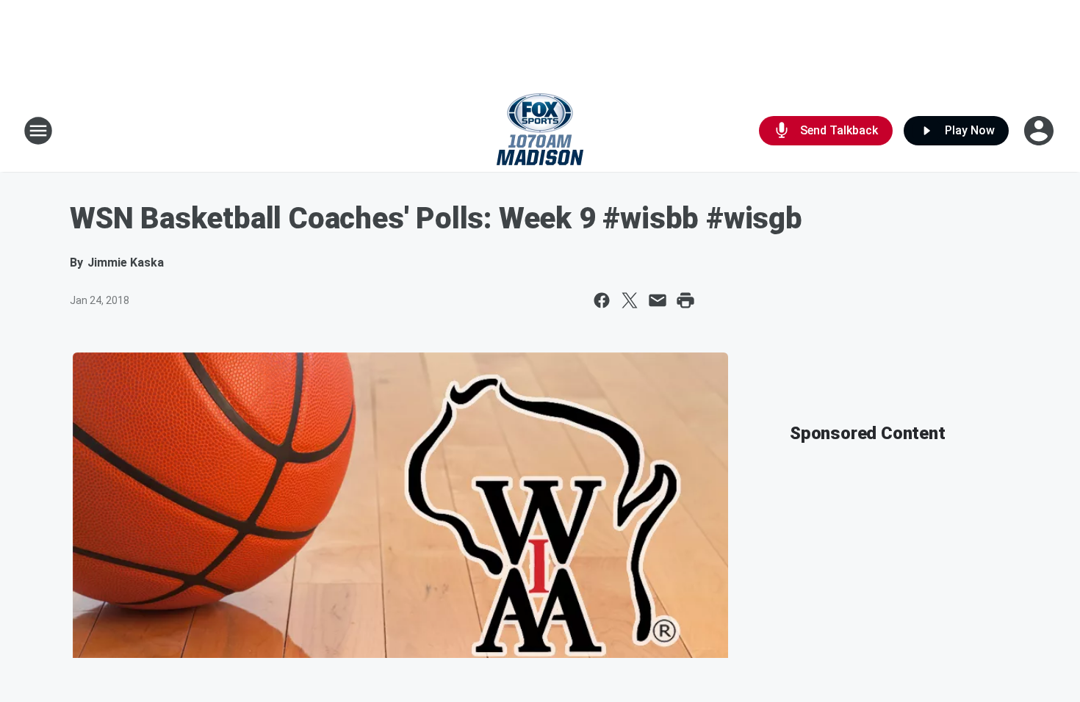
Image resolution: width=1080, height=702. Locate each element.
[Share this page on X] (629, 300)
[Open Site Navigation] (38, 130)
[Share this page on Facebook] (601, 300)
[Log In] (1040, 130)
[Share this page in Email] (657, 300)
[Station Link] (540, 131)
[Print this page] (685, 300)
